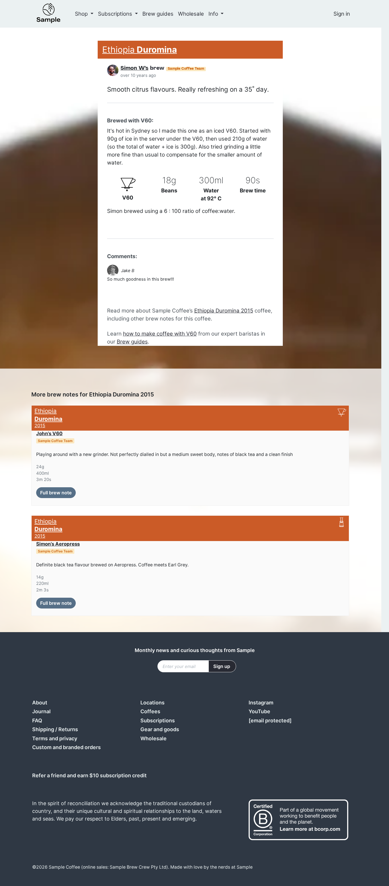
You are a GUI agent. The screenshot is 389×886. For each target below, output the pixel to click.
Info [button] (214, 14)
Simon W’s (134, 68)
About (39, 703)
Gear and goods (159, 729)
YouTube (259, 711)
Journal (41, 711)
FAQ (37, 720)
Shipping (43, 729)
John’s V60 (49, 433)
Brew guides (157, 14)
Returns (68, 729)
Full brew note (56, 493)
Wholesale (191, 14)
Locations (152, 703)
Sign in (341, 14)
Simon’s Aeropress (58, 544)
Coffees (150, 711)
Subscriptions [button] (116, 14)
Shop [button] (82, 14)
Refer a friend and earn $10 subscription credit (89, 775)
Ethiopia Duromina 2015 (223, 310)
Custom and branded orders (66, 747)
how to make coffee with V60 (160, 333)
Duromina (139, 49)
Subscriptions (157, 720)
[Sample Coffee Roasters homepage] (54, 13)
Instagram (261, 703)
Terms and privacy (54, 738)
